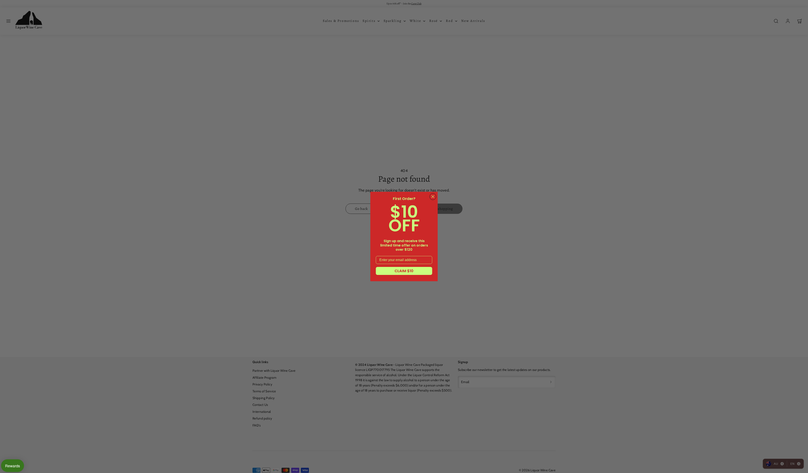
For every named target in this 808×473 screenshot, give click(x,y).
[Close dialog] (433, 196)
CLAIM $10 (404, 270)
